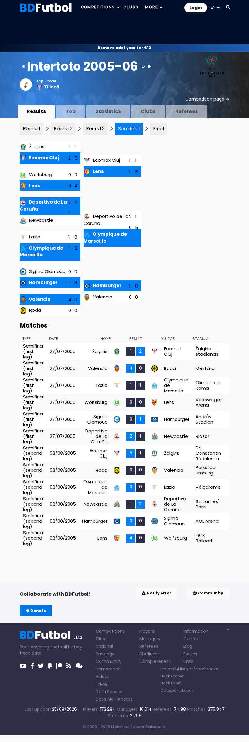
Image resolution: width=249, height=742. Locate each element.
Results (36, 111)
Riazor (202, 436)
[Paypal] (50, 666)
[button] (228, 7)
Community (210, 593)
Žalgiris (36, 146)
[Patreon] (59, 666)
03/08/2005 (63, 453)
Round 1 (31, 128)
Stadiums (149, 654)
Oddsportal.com (176, 690)
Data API (104, 699)
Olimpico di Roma (208, 385)
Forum (190, 654)
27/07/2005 (63, 351)
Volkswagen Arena (209, 402)
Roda (35, 310)
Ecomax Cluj (44, 158)
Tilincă (52, 87)
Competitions (110, 631)
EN (213, 7)
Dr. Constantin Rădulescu (208, 453)
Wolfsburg (40, 174)
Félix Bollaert (204, 538)
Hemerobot (108, 669)
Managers (149, 639)
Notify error (158, 593)
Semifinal (129, 128)
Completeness (155, 661)
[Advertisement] (124, 29)
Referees (186, 111)
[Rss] (69, 666)
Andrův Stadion (204, 419)
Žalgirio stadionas (207, 351)
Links (188, 661)
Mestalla (205, 368)
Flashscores (172, 676)
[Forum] (79, 666)
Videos (103, 677)
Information (196, 631)
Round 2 (63, 128)
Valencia (40, 299)
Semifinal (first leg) (33, 351)
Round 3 (95, 128)
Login (195, 8)
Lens (34, 185)
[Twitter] (41, 666)
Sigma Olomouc (47, 271)
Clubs (148, 111)
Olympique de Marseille (41, 251)
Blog (187, 646)
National (104, 646)
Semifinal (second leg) (33, 453)
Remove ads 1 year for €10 (124, 47)
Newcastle (41, 220)
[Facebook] (32, 666)
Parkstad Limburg (206, 470)
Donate (37, 610)
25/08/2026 (64, 709)
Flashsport (170, 683)
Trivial (102, 684)
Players (146, 631)
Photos (125, 699)
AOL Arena (207, 521)
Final (158, 128)
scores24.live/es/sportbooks (189, 669)
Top (71, 111)
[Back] (228, 631)
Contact (192, 639)
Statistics (108, 111)
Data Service (109, 692)
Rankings (105, 654)
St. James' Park (207, 504)
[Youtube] (23, 666)
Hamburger (43, 282)
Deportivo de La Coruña (96, 436)
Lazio (34, 237)
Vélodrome (208, 487)
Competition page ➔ (207, 99)
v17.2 (77, 637)
